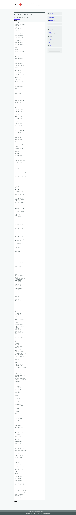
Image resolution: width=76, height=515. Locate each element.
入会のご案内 (51, 13)
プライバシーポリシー (44, 511)
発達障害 (50, 45)
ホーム (30, 511)
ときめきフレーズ (51, 33)
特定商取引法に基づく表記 (36, 511)
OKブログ (50, 30)
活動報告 (50, 32)
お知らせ (50, 29)
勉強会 (50, 39)
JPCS (52, 20)
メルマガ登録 (51, 17)
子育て (50, 36)
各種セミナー (51, 42)
